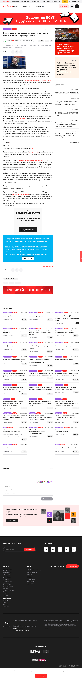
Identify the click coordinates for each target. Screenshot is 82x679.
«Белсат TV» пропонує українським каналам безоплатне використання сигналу (65, 417)
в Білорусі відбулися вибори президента (32, 160)
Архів (28, 585)
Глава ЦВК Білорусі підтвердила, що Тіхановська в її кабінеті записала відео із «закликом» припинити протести (66, 403)
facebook (5, 601)
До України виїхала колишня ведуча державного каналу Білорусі (65, 346)
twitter (4, 602)
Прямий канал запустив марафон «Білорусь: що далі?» (64, 360)
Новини (25, 6)
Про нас (29, 566)
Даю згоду (41, 676)
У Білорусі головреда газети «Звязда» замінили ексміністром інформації (65, 331)
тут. (33, 148)
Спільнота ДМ (12, 520)
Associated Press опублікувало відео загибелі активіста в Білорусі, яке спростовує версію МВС (13, 403)
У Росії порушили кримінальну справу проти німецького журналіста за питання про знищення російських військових (67, 103)
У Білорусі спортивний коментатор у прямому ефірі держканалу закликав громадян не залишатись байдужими (13, 389)
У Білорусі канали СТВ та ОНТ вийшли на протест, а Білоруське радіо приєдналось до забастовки (40, 389)
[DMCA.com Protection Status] (35, 661)
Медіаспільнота (7, 29)
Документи (67, 427)
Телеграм (5, 604)
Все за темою (73, 142)
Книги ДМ (29, 574)
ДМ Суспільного (25, 1)
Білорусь (19, 283)
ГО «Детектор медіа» (74, 1)
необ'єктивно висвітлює (20, 194)
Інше (5, 427)
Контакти (29, 578)
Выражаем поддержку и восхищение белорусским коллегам (65, 430)
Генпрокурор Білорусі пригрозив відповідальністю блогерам (38, 315)
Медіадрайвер (7, 578)
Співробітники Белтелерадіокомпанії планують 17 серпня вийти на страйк (65, 388)
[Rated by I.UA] (47, 661)
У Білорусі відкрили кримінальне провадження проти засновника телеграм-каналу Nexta (38, 431)
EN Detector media (56, 1)
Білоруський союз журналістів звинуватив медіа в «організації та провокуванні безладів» (15, 417)
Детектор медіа (6, 1)
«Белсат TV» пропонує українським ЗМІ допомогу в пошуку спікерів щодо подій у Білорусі (14, 375)
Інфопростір (32, 328)
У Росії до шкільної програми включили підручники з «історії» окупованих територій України (66, 135)
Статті (30, 6)
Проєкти (6, 566)
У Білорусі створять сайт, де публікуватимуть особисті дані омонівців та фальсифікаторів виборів (40, 417)
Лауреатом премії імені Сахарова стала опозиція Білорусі (14, 315)
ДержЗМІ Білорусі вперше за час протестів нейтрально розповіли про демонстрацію (41, 374)
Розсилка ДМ (30, 583)
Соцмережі (7, 598)
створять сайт (34, 152)
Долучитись (28, 258)
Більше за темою (59, 84)
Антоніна (65, 1)
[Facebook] (12, 52)
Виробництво (58, 356)
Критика (57, 444)
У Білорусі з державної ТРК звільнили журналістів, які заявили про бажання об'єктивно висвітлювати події (39, 360)
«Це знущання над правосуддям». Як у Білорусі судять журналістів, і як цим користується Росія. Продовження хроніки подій (67, 317)
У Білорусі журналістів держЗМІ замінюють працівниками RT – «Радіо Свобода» (39, 346)
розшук (12, 283)
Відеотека (6, 583)
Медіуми (5, 595)
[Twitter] (16, 52)
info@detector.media (19, 628)
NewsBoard (6, 579)
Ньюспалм (6, 593)
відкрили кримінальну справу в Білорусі (38, 80)
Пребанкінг (6, 576)
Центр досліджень (35, 1)
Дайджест (10, 427)
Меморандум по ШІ (32, 572)
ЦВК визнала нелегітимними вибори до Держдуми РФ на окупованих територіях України (66, 113)
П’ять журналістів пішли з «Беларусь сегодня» (13, 448)
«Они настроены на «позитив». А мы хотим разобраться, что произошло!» (15, 430)
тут (10, 142)
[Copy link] (21, 52)
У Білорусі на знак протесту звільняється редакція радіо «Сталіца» (14, 346)
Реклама (29, 576)
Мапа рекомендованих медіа (11, 592)
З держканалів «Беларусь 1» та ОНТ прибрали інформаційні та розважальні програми (40, 332)
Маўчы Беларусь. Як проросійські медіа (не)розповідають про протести (66, 448)
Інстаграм (6, 606)
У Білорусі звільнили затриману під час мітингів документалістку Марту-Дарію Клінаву (40, 403)
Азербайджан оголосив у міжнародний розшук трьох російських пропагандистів (67, 93)
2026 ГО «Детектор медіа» (21, 630)
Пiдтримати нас (72, 566)
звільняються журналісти (33, 192)
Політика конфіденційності (34, 570)
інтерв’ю (23, 119)
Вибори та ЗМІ (7, 585)
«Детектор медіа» (48, 266)
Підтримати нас (31, 579)
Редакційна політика (32, 569)
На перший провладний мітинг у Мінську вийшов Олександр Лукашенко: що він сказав (66, 375)
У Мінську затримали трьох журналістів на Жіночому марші (15, 331)
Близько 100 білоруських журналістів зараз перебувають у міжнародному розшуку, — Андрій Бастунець (66, 124)
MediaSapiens (15, 1)
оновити (50, 479)
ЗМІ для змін (6, 574)
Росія (6, 283)
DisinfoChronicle (46, 1)
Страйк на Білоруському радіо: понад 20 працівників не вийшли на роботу (14, 360)
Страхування (63, 6)
